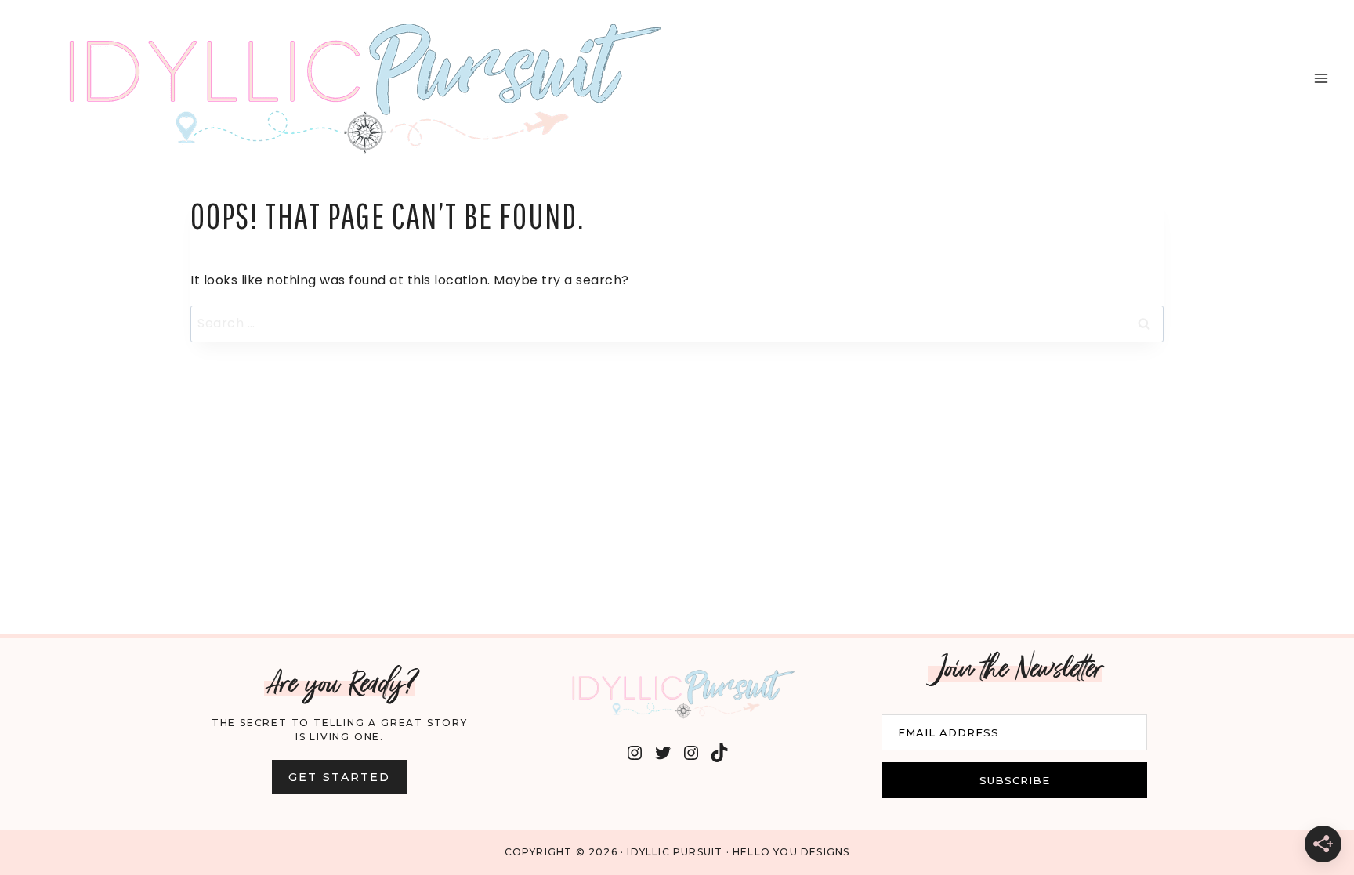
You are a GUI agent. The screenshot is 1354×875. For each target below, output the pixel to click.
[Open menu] (1320, 78)
